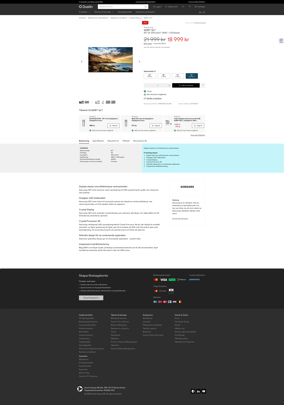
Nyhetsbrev (84, 359)
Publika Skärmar (136, 18)
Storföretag (179, 335)
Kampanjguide (85, 345)
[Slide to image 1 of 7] (81, 102)
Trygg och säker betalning (196, 2)
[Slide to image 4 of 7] (97, 102)
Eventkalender (85, 366)
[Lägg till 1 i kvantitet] (169, 85)
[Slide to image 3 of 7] (92, 102)
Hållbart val (179, 328)
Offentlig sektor (181, 338)
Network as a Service (120, 328)
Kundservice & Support (145, 12)
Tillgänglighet (85, 342)
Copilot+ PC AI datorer (88, 376)
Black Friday (84, 373)
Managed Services (118, 318)
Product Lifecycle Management (124, 342)
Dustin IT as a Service (120, 322)
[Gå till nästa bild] (139, 61)
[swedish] (155, 302)
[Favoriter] (190, 7)
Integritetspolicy (86, 335)
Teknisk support (149, 328)
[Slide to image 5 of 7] (103, 102)
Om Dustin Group (182, 322)
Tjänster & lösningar (102, 12)
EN (204, 12)
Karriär (177, 325)
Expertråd (83, 369)
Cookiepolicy (84, 338)
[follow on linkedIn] (198, 391)
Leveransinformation (87, 325)
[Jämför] (183, 7)
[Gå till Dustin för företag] (86, 6)
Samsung (148, 27)
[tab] (85, 140)
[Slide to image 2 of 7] (87, 102)
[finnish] (170, 302)
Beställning (147, 318)
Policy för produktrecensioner (91, 349)
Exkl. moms (148, 43)
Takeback (115, 345)
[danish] (165, 302)
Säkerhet (114, 338)
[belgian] (179, 302)
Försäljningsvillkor (86, 318)
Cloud (113, 332)
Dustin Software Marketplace (123, 349)
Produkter (83, 12)
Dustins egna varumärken (185, 332)
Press (177, 318)
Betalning (147, 332)
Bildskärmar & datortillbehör (98, 18)
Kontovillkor (84, 332)
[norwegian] (160, 302)
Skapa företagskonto (91, 298)
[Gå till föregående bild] (81, 61)
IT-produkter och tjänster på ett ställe (91, 2)
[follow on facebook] (193, 391)
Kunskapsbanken (125, 12)
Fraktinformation (86, 328)
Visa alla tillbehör (198, 135)
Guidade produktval (87, 352)
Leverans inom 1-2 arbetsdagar (146, 2)
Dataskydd (115, 335)
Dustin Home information (153, 335)
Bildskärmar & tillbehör (119, 18)
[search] (145, 6)
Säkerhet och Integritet (184, 342)
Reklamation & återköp (152, 325)
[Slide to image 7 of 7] (113, 102)
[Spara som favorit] (203, 85)
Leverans (147, 322)
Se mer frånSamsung (180, 219)
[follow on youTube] (203, 391)
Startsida (82, 18)
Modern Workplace (119, 325)
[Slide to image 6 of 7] (108, 102)
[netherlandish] (174, 302)
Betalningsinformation (88, 322)
